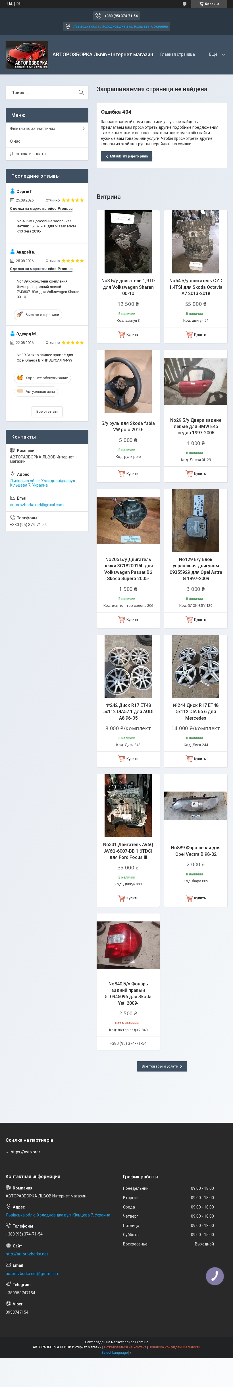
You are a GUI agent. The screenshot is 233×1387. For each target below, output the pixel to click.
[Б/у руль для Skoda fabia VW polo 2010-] (128, 381)
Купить (132, 334)
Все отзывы (47, 411)
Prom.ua (141, 1342)
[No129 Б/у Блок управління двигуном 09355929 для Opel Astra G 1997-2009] (195, 520)
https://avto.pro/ (25, 1152)
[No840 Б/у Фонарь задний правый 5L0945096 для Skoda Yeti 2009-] (128, 945)
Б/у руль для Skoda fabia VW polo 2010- (128, 426)
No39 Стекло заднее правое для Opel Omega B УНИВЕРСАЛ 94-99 (45, 357)
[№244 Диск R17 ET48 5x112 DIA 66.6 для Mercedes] (195, 666)
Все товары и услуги (160, 1066)
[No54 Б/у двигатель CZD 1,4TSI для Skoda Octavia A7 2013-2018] (195, 241)
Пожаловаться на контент (125, 1347)
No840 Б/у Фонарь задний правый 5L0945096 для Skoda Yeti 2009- (128, 993)
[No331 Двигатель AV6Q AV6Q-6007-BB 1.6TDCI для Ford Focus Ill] (128, 805)
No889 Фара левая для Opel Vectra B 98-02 (195, 851)
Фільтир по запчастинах (32, 128)
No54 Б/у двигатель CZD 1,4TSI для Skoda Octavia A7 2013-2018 (195, 287)
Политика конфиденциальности (174, 1347)
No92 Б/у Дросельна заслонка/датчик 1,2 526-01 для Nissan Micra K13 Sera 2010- (46, 226)
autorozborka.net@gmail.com (37, 505)
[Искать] (81, 92)
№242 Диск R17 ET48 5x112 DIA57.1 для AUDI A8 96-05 (128, 712)
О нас (15, 141)
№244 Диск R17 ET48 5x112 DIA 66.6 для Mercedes (196, 712)
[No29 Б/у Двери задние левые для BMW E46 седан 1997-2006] (195, 381)
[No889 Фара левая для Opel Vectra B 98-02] (195, 805)
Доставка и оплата (28, 153)
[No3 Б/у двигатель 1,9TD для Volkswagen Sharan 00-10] (128, 241)
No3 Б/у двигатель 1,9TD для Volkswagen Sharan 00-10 (128, 287)
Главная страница (177, 54)
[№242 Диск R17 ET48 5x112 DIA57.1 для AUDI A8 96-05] (128, 666)
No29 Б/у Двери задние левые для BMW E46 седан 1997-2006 (195, 427)
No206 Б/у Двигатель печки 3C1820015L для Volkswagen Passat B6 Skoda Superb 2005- (128, 569)
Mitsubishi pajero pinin (129, 156)
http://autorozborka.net (27, 1254)
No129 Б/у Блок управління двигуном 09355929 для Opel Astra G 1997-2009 (196, 569)
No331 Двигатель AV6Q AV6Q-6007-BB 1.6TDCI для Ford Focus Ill (128, 851)
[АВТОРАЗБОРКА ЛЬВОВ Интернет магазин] (27, 55)
